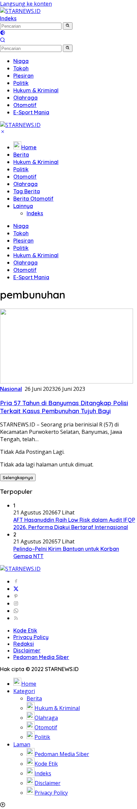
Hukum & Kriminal (36, 162)
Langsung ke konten (26, 3)
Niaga (21, 226)
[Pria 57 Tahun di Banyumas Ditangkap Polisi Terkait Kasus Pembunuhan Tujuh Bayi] (66, 381)
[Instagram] (16, 603)
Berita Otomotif (33, 198)
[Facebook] (16, 581)
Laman (21, 744)
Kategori (24, 691)
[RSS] (16, 618)
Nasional (11, 389)
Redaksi (23, 643)
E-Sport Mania (31, 277)
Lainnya (23, 206)
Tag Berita (26, 191)
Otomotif (25, 176)
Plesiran (23, 240)
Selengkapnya (18, 477)
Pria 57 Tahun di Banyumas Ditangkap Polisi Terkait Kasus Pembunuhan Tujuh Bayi (64, 407)
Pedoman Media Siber (41, 657)
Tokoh (21, 233)
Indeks (8, 18)
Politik (21, 169)
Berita (21, 154)
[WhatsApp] (16, 610)
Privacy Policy (31, 637)
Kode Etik (25, 630)
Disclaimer (27, 650)
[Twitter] (16, 588)
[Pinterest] (16, 596)
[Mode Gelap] (2, 33)
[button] (67, 26)
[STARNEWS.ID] (20, 11)
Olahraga (25, 184)
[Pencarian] (2, 40)
